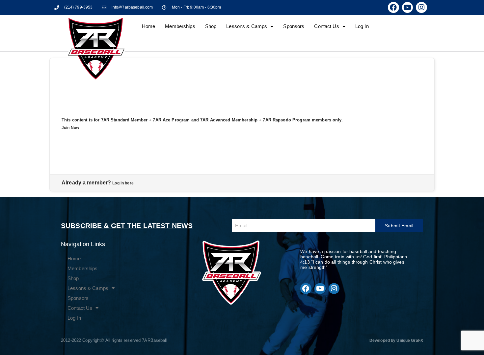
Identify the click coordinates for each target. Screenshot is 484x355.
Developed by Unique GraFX (396, 340)
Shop (211, 26)
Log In (362, 26)
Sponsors (293, 26)
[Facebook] (393, 7)
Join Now (70, 127)
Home (148, 26)
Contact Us (326, 26)
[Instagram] (421, 7)
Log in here (122, 183)
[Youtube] (407, 7)
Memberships (180, 26)
